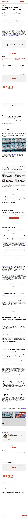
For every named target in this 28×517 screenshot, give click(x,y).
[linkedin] (12, 17)
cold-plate (16, 227)
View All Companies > (14, 95)
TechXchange (23, 407)
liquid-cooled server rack (15, 154)
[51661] (20, 414)
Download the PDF (6, 407)
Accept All (25, 515)
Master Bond (3, 486)
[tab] (4, 71)
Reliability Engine (11, 123)
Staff (2, 15)
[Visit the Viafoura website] (24, 74)
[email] (16, 17)
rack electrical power (8, 202)
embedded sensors (16, 236)
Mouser (15, 485)
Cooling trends (4, 293)
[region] (14, 72)
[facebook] (11, 17)
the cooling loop (13, 162)
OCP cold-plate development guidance (8, 337)
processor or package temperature (19, 256)
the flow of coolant (10, 160)
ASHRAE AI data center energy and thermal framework (13, 386)
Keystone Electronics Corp (5, 485)
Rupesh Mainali (4, 123)
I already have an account (14, 472)
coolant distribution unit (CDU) (20, 158)
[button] (2, 1)
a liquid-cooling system (22, 165)
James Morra (7, 427)
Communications (4, 5)
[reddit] (15, 17)
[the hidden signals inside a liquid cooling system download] (7, 414)
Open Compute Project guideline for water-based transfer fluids (12, 286)
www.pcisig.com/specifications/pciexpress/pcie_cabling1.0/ (10, 35)
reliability (10, 186)
